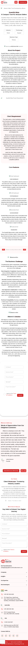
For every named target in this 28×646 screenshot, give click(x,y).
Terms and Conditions (16, 642)
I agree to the (11, 394)
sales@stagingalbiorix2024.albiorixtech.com (11, 567)
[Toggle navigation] (16, 2)
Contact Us (23, 2)
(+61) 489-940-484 (9, 609)
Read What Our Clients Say (11, 470)
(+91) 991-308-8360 (9, 594)
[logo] (4, 2)
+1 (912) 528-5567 (8, 622)
